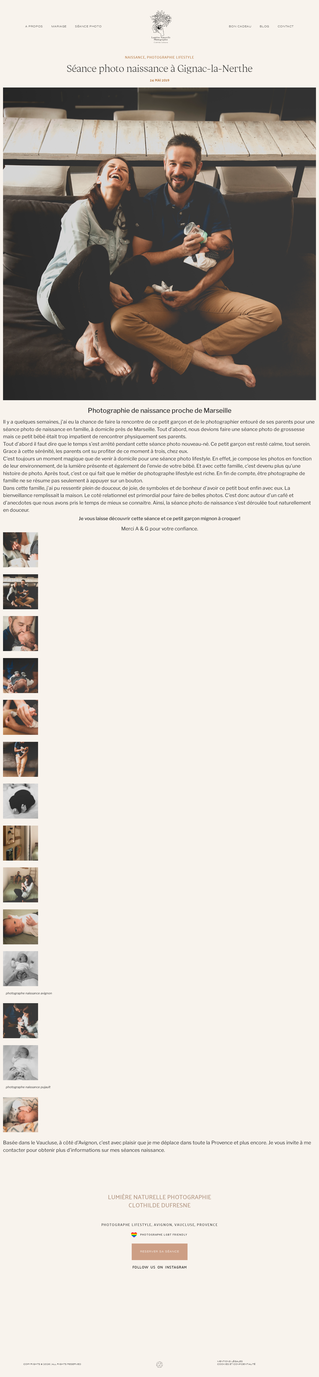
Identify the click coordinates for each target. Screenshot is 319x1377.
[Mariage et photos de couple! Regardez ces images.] (265, 1315)
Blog (264, 26)
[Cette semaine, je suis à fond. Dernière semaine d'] (159, 1315)
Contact (286, 26)
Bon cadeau (240, 26)
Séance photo (88, 26)
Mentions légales (230, 1361)
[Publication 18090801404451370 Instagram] (54, 1315)
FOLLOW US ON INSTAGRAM (159, 1267)
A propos (34, 26)
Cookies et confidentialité (236, 1364)
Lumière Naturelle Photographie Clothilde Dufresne (159, 1200)
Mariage (59, 26)
